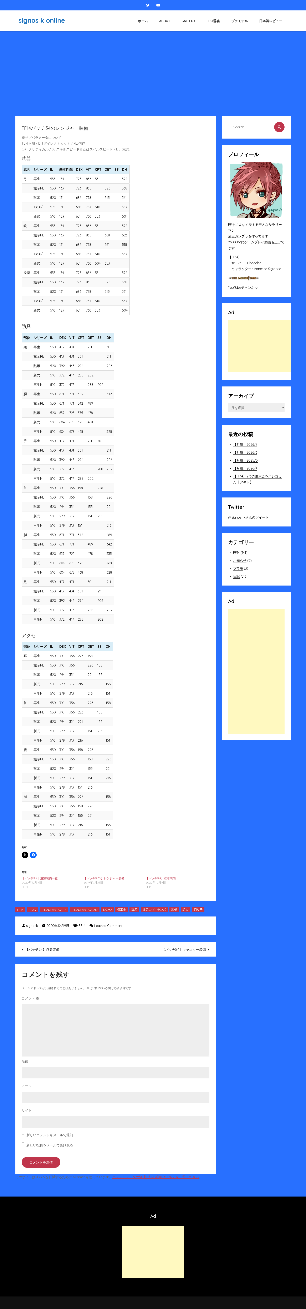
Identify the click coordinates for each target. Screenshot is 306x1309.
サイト (27, 1110)
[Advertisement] (153, 62)
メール (27, 1086)
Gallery (188, 21)
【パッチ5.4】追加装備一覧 (40, 878)
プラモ (238, 568)
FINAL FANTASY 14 (54, 909)
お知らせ (239, 560)
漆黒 (134, 909)
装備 (174, 909)
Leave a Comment (108, 926)
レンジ (107, 909)
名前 (25, 1061)
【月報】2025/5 (245, 460)
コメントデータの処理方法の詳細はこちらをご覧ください (155, 1177)
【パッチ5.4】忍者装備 (161, 878)
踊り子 (198, 909)
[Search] (279, 127)
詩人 (185, 909)
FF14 (20, 909)
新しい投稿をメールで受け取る (49, 1145)
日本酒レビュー (270, 21)
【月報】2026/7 (245, 444)
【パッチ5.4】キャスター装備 (184, 949)
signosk (32, 926)
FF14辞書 (213, 21)
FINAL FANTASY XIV (85, 909)
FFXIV (32, 909)
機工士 (121, 909)
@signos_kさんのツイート (248, 517)
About (164, 21)
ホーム (143, 21)
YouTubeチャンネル (243, 287)
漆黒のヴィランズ (154, 909)
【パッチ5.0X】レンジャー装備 (103, 878)
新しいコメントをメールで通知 (49, 1135)
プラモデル (239, 21)
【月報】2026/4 (245, 468)
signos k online (42, 20)
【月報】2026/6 (245, 452)
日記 (236, 576)
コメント (30, 998)
